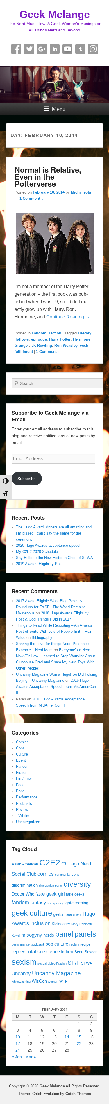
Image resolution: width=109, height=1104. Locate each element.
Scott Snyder (85, 952)
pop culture (56, 944)
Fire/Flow (23, 779)
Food (20, 785)
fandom (20, 902)
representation (27, 951)
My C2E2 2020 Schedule (37, 551)
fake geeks (75, 894)
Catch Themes (78, 1093)
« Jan (17, 1056)
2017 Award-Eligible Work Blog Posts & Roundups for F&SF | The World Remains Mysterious (51, 607)
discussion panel (50, 885)
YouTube (67, 49)
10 (17, 1037)
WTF (63, 981)
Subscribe (26, 478)
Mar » (30, 1056)
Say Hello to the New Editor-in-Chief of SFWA (54, 557)
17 (17, 1043)
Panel (21, 791)
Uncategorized (28, 822)
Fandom (39, 333)
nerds (48, 935)
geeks (58, 914)
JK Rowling (41, 345)
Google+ (42, 49)
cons (76, 874)
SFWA (86, 963)
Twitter (29, 49)
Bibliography (42, 637)
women (53, 981)
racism (74, 944)
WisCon (39, 981)
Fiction (55, 333)
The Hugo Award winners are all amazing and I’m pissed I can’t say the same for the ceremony (54, 533)
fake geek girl (50, 894)
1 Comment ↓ (31, 198)
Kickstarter (61, 924)
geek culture (32, 913)
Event (21, 760)
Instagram (93, 49)
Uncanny (21, 973)
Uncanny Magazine (56, 973)
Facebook (16, 49)
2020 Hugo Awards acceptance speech (48, 545)
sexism (24, 962)
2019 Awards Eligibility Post (39, 564)
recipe (85, 944)
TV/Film (22, 816)
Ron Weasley (66, 345)
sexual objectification (52, 963)
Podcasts (24, 803)
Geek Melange (54, 14)
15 (79, 1037)
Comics (22, 742)
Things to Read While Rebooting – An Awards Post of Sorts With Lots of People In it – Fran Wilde (54, 631)
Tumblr (80, 49)
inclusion (40, 923)
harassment (73, 914)
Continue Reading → (68, 316)
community (62, 874)
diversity (77, 884)
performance (21, 944)
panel (64, 934)
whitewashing (21, 981)
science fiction (58, 951)
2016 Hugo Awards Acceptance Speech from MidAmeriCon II (56, 686)
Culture (22, 754)
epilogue (39, 339)
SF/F (74, 962)
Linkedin (55, 49)
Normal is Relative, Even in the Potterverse (48, 176)
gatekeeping (76, 902)
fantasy (38, 902)
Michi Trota (81, 192)
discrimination (25, 885)
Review (22, 809)
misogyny (31, 935)
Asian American (25, 864)
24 (17, 1050)
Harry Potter (60, 339)
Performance (26, 797)
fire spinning (55, 903)
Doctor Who (23, 894)
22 (79, 1043)
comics (45, 874)
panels (85, 934)
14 (67, 1037)
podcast (37, 944)
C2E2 (49, 862)
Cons (20, 748)
